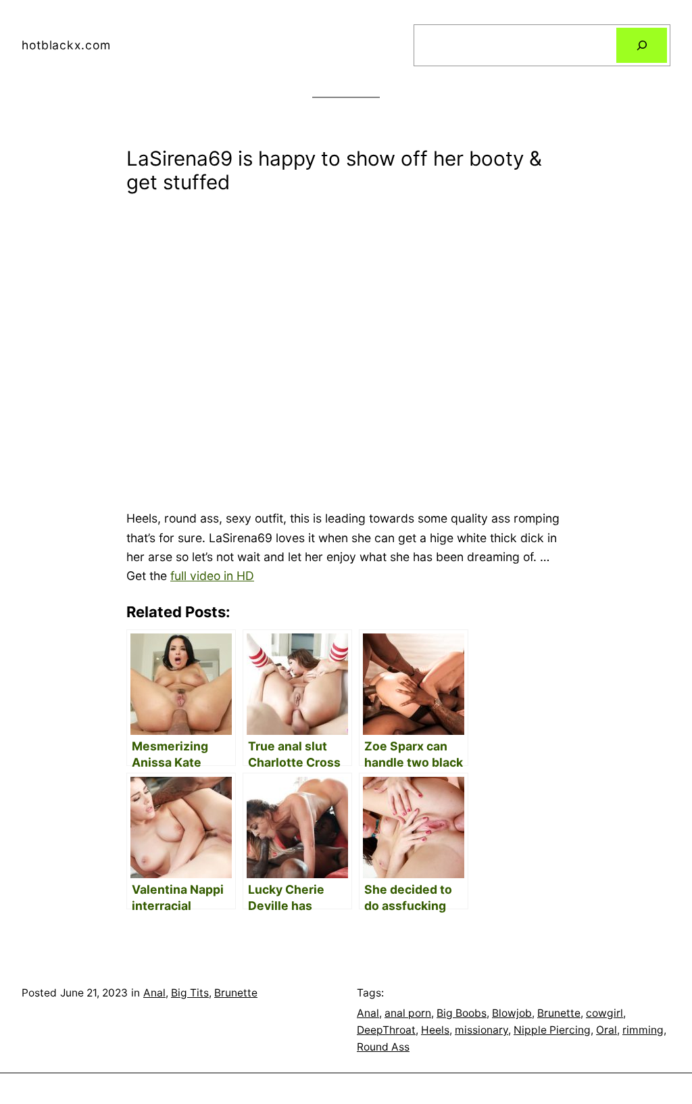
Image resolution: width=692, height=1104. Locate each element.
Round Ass (383, 1046)
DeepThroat (386, 1030)
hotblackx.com (66, 45)
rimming (643, 1030)
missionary (481, 1030)
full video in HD (212, 576)
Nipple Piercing (552, 1030)
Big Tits (190, 992)
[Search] (641, 45)
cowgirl (604, 1013)
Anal (154, 992)
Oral (606, 1030)
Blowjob (512, 1013)
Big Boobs (462, 1013)
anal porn (408, 1013)
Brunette (235, 992)
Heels (435, 1030)
